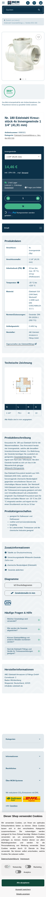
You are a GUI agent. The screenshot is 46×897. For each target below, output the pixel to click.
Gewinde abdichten (16, 582)
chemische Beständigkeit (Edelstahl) (23, 577)
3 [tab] (25, 79)
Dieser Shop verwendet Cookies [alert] (23, 806)
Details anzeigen (23, 894)
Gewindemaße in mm (25, 605)
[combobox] (23, 160)
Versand (25, 176)
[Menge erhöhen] (38, 202)
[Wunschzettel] (34, 3)
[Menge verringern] (8, 202)
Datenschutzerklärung (11, 854)
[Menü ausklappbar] (3, 1)
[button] (28, 3)
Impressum (28, 854)
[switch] (17, 861)
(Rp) (32, 257)
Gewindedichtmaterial (15, 463)
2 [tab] (23, 79)
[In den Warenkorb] (4, 31)
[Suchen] (39, 10)
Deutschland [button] (9, 191)
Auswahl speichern (23, 889)
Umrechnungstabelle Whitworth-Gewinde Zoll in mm (21, 571)
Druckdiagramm (24, 597)
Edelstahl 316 (36, 295)
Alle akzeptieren (23, 883)
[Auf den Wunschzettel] (38, 37)
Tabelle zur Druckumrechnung (21, 565)
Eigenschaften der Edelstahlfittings (22, 348)
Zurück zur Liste (12, 20)
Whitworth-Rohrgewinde (16, 475)
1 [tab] (20, 79)
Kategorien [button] (11, 756)
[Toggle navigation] (40, 231)
